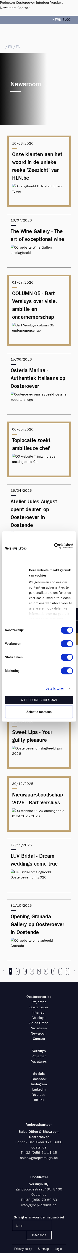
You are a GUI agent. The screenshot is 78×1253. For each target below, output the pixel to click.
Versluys (39, 1018)
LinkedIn (39, 1089)
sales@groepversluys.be (18, 38)
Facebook (39, 1079)
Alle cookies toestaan (39, 700)
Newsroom (39, 1033)
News (56, 20)
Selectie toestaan (39, 712)
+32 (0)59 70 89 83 (40, 1200)
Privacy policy (23, 1249)
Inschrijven (39, 1235)
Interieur (39, 1012)
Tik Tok (39, 1100)
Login (58, 1249)
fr (10, 47)
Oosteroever (38, 1007)
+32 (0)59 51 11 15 (15, 34)
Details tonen (55, 688)
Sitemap (43, 1249)
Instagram (39, 1084)
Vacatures (39, 1028)
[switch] (67, 643)
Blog (66, 20)
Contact (39, 1039)
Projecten (39, 1002)
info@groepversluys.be (39, 1205)
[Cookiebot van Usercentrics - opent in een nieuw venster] (54, 546)
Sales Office (38, 1023)
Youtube (38, 1095)
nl (2, 47)
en (18, 47)
